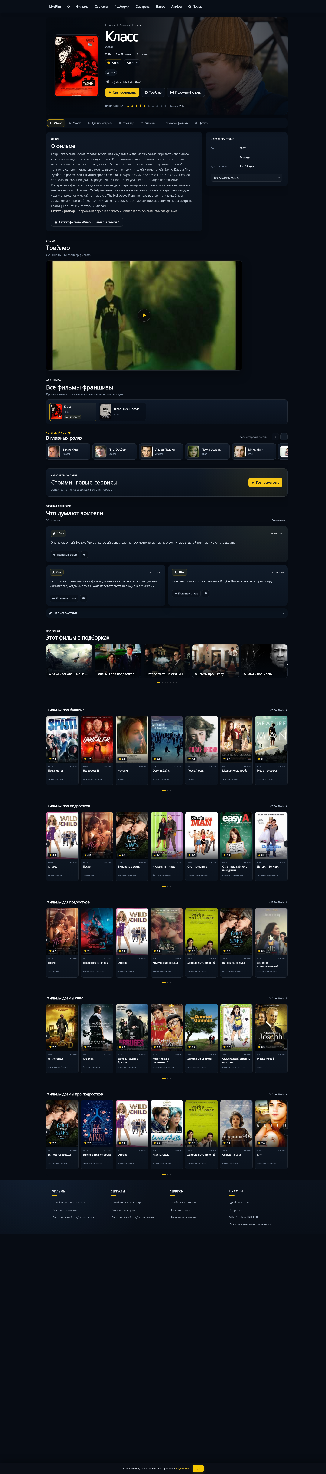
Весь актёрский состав (253, 437)
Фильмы (82, 6)
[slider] (147, 106)
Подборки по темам (183, 1202)
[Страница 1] (158, 682)
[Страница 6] (173, 682)
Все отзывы (278, 520)
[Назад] (275, 436)
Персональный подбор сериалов (132, 1217)
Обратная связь (242, 1202)
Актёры (176, 6)
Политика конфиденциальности (250, 1224)
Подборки (121, 6)
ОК (198, 1468)
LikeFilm (55, 6)
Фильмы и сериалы (183, 1217)
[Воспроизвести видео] (144, 315)
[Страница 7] (176, 682)
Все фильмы (276, 710)
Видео (160, 6)
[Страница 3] (165, 682)
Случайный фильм (64, 1210)
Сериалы (101, 6)
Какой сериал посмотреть (128, 1202)
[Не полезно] (84, 554)
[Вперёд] (284, 436)
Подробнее (182, 1468)
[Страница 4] (167, 682)
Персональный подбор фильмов (73, 1217)
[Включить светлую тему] (68, 6)
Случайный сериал (123, 1210)
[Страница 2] (162, 682)
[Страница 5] (170, 682)
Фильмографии (180, 1210)
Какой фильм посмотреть (68, 1202)
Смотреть (143, 6)
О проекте (236, 1210)
